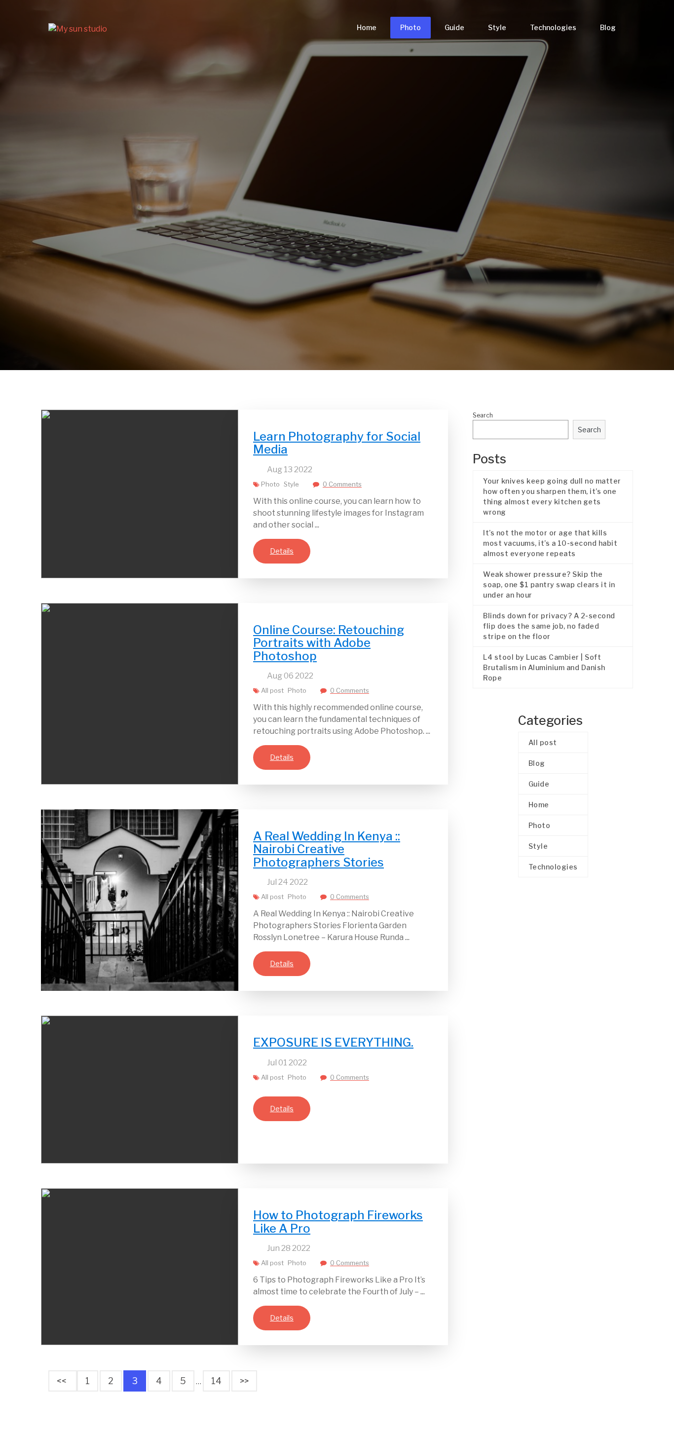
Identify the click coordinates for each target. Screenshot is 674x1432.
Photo (410, 27)
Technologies (553, 27)
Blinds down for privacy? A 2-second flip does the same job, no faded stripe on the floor (549, 626)
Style (497, 27)
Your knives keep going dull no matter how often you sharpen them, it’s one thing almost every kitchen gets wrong (552, 496)
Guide (454, 27)
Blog (608, 27)
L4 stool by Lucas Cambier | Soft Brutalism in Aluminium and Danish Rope (544, 667)
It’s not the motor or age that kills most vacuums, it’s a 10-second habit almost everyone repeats (550, 543)
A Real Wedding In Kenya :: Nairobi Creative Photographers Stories (326, 849)
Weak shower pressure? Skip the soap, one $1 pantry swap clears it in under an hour (549, 584)
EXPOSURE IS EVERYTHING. (333, 1042)
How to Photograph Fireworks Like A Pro (338, 1221)
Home (366, 27)
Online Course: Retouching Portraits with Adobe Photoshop (328, 643)
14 (216, 1381)
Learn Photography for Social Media (336, 442)
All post (272, 690)
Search (483, 415)
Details (282, 551)
